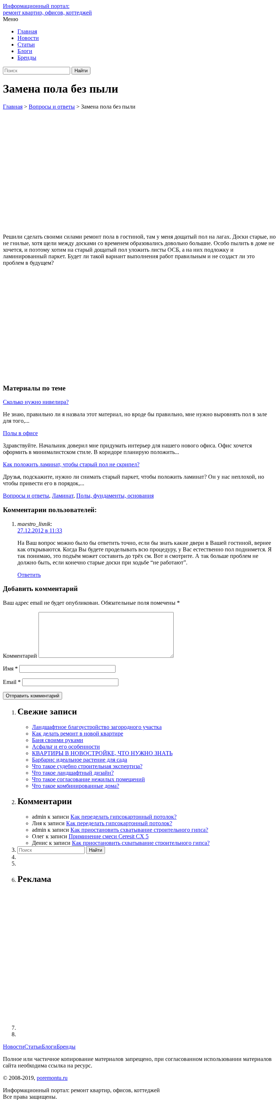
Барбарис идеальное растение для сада (79, 760)
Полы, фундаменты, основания (115, 496)
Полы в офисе (20, 433)
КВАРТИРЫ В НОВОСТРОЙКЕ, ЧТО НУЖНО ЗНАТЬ (102, 753)
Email (12, 682)
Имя (10, 668)
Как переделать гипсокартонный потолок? (123, 817)
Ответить (29, 575)
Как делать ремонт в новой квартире (77, 733)
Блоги (24, 51)
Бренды (26, 57)
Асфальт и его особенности (66, 747)
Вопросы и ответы (26, 496)
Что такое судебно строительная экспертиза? (87, 766)
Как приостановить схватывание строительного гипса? (139, 830)
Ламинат (62, 496)
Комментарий (20, 656)
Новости (28, 38)
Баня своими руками (57, 740)
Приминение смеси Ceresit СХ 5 (109, 836)
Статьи (26, 44)
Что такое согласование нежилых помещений (88, 779)
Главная (27, 31)
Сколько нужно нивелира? (36, 402)
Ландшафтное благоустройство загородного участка (97, 727)
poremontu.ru (52, 1078)
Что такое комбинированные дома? (75, 786)
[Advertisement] (139, 164)
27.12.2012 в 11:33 (39, 530)
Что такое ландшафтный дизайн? (73, 773)
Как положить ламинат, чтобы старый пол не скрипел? (71, 464)
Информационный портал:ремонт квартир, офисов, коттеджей (47, 9)
